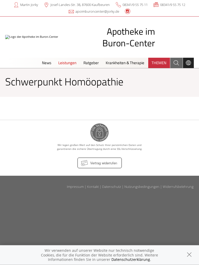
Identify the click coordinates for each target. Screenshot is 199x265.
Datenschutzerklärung (130, 259)
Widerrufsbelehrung (178, 186)
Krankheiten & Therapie (125, 63)
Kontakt (93, 186)
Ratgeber (91, 63)
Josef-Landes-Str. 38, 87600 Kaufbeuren (80, 4)
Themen (159, 63)
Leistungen (67, 63)
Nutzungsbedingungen (141, 186)
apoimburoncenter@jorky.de (97, 11)
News (46, 63)
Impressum (75, 186)
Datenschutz (111, 186)
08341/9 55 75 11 (135, 4)
